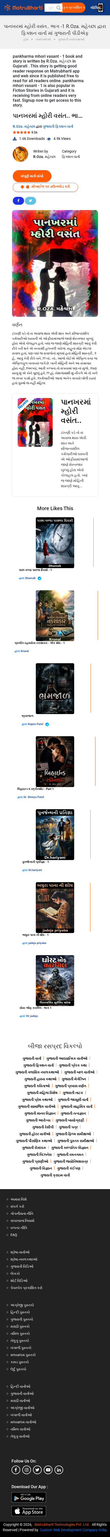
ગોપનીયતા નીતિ (21, 1213)
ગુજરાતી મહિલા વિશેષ (42, 1093)
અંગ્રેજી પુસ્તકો (22, 1305)
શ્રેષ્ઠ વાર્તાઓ (20, 1252)
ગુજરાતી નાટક (73, 1093)
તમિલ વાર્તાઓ (20, 1429)
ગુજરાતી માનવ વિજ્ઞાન (40, 1113)
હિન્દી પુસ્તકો (20, 1312)
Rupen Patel (36, 724)
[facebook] (16, 1470)
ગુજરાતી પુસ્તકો (21, 1319)
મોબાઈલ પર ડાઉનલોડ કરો (50, 186)
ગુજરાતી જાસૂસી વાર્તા (73, 1100)
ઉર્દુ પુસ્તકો (18, 1369)
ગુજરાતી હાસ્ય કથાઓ (40, 1079)
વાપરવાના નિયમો (22, 1221)
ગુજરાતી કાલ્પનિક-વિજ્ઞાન (69, 1148)
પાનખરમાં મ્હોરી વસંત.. (76, 411)
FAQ (13, 1235)
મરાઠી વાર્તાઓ (20, 1401)
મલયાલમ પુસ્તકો (23, 1355)
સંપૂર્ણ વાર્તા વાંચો (32, 176)
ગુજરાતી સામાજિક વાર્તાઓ (37, 1106)
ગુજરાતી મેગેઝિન (74, 1079)
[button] (58, 8)
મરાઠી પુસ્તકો (20, 1326)
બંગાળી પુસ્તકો (20, 1348)
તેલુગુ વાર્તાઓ (20, 1436)
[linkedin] (58, 1470)
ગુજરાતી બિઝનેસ (39, 1154)
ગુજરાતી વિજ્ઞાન (41, 1168)
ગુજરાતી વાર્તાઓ (22, 1394)
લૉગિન (96, 7)
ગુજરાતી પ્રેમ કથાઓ (37, 1100)
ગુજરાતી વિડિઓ (22, 1266)
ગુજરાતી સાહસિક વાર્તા (76, 1106)
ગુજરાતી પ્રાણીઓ (35, 1161)
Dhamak (30, 578)
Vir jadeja (32, 1016)
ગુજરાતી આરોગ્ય (38, 1120)
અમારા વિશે (18, 1199)
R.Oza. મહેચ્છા (24, 126)
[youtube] (48, 1470)
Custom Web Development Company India (73, 1530)
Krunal (25, 651)
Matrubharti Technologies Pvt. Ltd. (63, 1525)
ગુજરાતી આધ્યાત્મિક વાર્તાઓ (66, 1058)
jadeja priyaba (37, 943)
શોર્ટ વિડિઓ (19, 1281)
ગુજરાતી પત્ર (68, 1127)
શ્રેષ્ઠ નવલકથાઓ (23, 1259)
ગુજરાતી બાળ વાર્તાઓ (79, 1072)
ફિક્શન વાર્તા (71, 157)
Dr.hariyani (35, 870)
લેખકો (15, 1274)
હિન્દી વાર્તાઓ (20, 1386)
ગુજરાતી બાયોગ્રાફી (70, 1120)
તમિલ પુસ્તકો (20, 1334)
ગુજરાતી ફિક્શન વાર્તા (58, 126)
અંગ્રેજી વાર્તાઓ (22, 1408)
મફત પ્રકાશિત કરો (72, 7)
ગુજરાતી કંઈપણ (68, 1168)
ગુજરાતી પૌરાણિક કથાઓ (34, 1141)
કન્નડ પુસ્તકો (19, 1362)
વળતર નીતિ (18, 1228)
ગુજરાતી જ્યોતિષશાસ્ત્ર (70, 1161)
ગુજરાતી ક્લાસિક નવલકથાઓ (37, 1072)
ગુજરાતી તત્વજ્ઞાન (73, 1113)
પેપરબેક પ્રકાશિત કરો (26, 1288)
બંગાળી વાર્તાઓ (21, 1415)
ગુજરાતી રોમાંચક (34, 1148)
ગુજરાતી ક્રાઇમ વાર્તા (55, 1175)
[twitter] (37, 1470)
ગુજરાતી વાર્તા (32, 1058)
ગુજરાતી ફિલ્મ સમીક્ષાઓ (73, 1134)
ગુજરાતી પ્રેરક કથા (73, 1065)
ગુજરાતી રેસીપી (43, 1127)
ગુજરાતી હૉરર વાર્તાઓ (34, 1134)
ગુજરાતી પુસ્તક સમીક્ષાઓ (75, 1141)
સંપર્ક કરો (17, 1206)
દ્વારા (22, 578)
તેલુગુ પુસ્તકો (19, 1341)
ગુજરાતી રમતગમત (70, 1154)
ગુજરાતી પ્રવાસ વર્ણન (70, 1086)
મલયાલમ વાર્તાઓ (23, 1422)
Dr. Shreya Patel (34, 797)
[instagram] (26, 1470)
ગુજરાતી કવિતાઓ (37, 1086)
